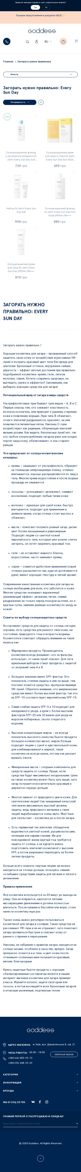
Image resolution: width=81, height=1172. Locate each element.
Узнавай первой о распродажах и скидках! (33, 1116)
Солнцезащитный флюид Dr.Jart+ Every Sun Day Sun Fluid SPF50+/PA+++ (59, 212)
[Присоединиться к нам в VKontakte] (33, 1102)
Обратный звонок (64, 1055)
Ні (46, 7)
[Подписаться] (77, 1123)
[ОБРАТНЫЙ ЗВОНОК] (6, 41)
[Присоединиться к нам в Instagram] (47, 1102)
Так (35, 7)
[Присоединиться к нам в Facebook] (40, 1101)
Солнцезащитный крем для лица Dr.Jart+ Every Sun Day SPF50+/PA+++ (21, 267)
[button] (48, 42)
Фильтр (14, 74)
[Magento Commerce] (42, 31)
